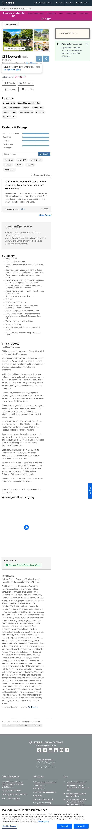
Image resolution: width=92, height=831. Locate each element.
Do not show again (12, 70)
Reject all (81, 826)
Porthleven (33, 707)
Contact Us (59, 3)
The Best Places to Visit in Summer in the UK (76, 795)
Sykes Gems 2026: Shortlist (76, 782)
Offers (61, 14)
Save (39, 59)
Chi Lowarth (11, 56)
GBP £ (68, 3)
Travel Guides (83, 14)
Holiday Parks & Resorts (35, 14)
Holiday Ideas (71, 14)
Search (45, 154)
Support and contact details (45, 782)
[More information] (87, 44)
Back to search (11, 24)
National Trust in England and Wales (24, 565)
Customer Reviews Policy (44, 799)
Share (46, 59)
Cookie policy (40, 789)
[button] (6, 40)
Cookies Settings (9, 826)
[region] (46, 818)
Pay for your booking (43, 803)
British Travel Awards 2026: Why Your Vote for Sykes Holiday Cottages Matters (76, 801)
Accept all (64, 826)
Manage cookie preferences (45, 792)
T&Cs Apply (46, 19)
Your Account (82, 3)
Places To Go (51, 14)
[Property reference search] (30, 8)
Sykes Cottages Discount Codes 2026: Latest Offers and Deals (77, 787)
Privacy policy (40, 785)
